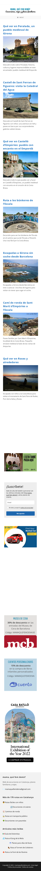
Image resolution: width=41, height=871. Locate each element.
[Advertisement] (20, 426)
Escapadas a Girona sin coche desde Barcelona (18, 254)
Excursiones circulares (22, 807)
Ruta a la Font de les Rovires (16, 852)
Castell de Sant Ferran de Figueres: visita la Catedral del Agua (20, 86)
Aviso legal (34, 865)
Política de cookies (27, 867)
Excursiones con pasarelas (15, 821)
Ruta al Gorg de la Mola (14, 838)
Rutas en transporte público (16, 816)
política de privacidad (27, 508)
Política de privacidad (14, 867)
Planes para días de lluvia (22, 843)
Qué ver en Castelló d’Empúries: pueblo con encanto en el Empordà (18, 145)
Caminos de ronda (12, 811)
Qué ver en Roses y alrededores (15, 360)
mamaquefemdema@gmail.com (17, 789)
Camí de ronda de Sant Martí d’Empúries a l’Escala (18, 306)
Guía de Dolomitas (12, 834)
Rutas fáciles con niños (14, 802)
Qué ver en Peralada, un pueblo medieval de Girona (19, 29)
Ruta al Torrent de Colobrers (21, 847)
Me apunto (20, 513)
